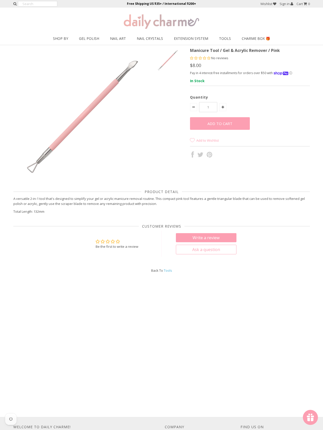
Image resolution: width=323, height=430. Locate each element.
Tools (225, 38)
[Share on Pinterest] (209, 155)
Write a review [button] (206, 237)
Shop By (60, 38)
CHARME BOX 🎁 (256, 38)
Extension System (191, 38)
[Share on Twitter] (200, 155)
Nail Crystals (150, 38)
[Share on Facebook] (192, 155)
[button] (200, 58)
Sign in (285, 4)
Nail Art (118, 38)
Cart (303, 4)
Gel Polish (89, 38)
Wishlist (266, 4)
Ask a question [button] (206, 249)
